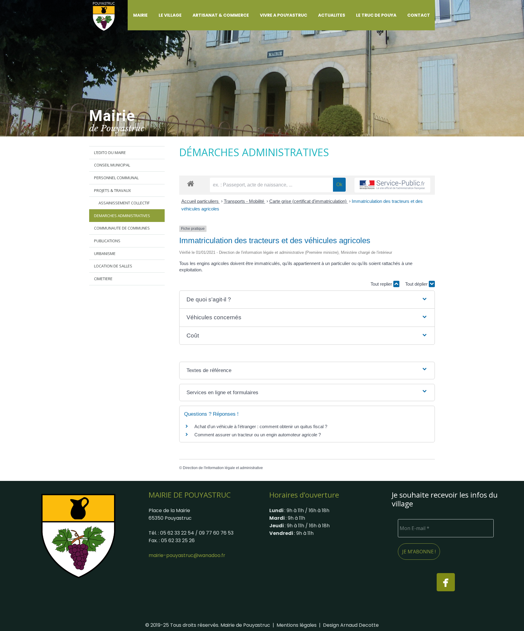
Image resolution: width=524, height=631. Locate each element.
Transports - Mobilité (244, 201)
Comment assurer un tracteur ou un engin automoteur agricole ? (257, 434)
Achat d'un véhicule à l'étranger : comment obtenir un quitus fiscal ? (260, 426)
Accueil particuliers (200, 201)
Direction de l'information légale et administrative (223, 468)
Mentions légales (297, 625)
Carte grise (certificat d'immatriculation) (308, 201)
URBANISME (105, 253)
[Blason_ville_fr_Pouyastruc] (78, 536)
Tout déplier (417, 284)
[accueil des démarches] (190, 183)
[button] (151, 15)
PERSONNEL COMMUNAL (116, 177)
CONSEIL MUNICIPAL (112, 165)
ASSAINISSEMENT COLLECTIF (124, 203)
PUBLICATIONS (107, 240)
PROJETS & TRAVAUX (112, 190)
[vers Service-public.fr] (392, 185)
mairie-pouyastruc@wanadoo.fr (187, 555)
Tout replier (382, 284)
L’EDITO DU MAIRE (110, 152)
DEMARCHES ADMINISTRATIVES (122, 215)
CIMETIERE (103, 278)
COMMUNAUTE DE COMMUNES (122, 228)
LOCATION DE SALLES (113, 266)
